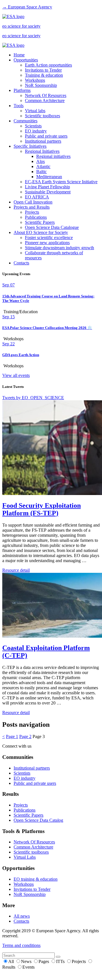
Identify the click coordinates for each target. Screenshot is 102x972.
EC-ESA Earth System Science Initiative (61, 181)
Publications (36, 217)
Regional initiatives (53, 156)
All (11, 961)
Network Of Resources (45, 95)
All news (22, 916)
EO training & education (36, 879)
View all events (16, 375)
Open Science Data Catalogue (52, 227)
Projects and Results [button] (32, 207)
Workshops (35, 80)
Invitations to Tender (43, 70)
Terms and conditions (21, 945)
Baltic (41, 171)
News (27, 961)
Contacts (21, 262)
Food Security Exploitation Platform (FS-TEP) (41, 509)
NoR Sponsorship (41, 85)
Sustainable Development (48, 191)
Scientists (33, 125)
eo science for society (21, 26)
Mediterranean (49, 176)
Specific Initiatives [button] (30, 146)
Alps (40, 161)
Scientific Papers (40, 222)
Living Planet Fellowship (47, 186)
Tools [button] (19, 105)
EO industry (36, 131)
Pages (44, 961)
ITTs (61, 961)
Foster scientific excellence (49, 237)
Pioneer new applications (47, 242)
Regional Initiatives (42, 151)
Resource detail (16, 570)
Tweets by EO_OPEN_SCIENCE (33, 397)
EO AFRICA (37, 197)
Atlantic (43, 166)
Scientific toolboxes (42, 115)
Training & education (44, 75)
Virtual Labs (25, 857)
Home (19, 54)
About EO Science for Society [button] (41, 232)
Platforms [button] (22, 90)
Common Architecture (45, 100)
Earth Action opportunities (48, 65)
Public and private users (46, 136)
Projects (32, 212)
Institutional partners (43, 141)
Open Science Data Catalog (38, 820)
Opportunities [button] (26, 60)
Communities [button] (25, 120)
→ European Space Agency (27, 7)
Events (28, 967)
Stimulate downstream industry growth (59, 247)
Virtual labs (35, 110)
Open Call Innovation (33, 202)
